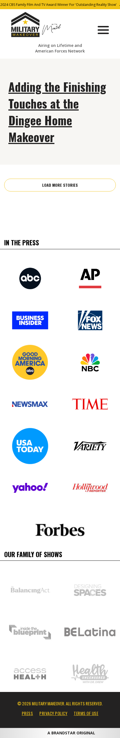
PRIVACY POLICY (53, 713)
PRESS (27, 713)
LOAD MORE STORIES (60, 185)
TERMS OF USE (86, 713)
